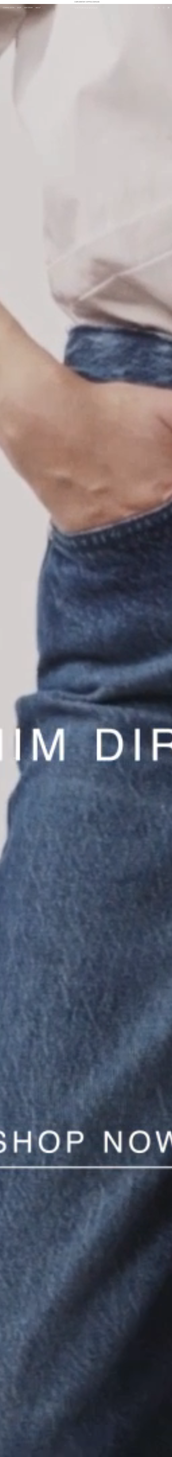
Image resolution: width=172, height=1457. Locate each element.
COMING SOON (8, 8)
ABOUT (38, 8)
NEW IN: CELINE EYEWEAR (107, 2)
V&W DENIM (28, 8)
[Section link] (86, 730)
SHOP (19, 8)
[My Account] (159, 7)
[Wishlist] (163, 7)
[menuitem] (9, 7)
